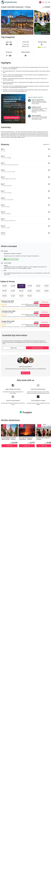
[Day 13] (49, 233)
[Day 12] (49, 226)
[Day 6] (49, 184)
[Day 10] (49, 212)
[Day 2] (49, 156)
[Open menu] (49, 2)
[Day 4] (49, 170)
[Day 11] (49, 219)
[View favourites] (46, 2)
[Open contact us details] (43, 2)
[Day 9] (49, 205)
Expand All (45, 144)
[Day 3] (49, 163)
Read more (14, 348)
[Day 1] (49, 149)
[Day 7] (49, 191)
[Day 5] (49, 177)
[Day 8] (49, 198)
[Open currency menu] (40, 2)
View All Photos (45, 33)
